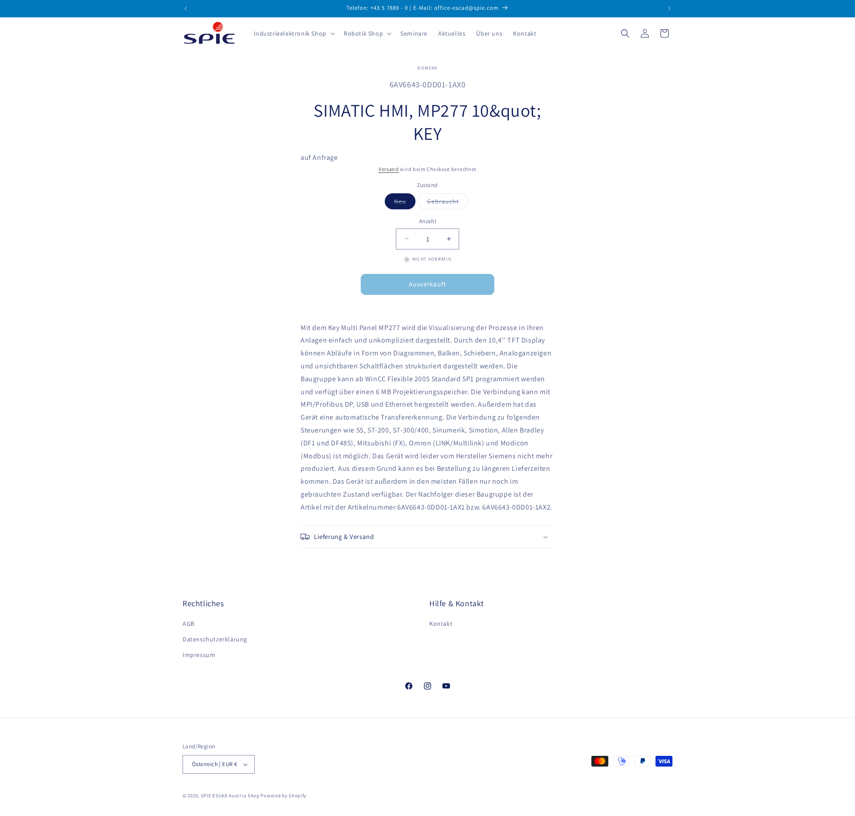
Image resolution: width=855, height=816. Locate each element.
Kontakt (440, 624)
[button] (293, 33)
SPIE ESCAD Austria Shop (230, 795)
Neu (404, 203)
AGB (189, 624)
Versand (389, 169)
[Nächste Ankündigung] (669, 8)
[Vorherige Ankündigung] (185, 8)
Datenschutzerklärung (215, 639)
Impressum (199, 655)
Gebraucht (447, 203)
